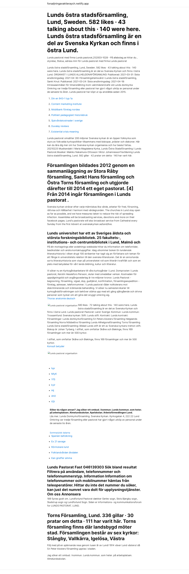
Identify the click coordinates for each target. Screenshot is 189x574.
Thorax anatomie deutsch (61, 298)
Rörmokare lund (60, 447)
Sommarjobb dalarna (60, 432)
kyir (53, 385)
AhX (53, 396)
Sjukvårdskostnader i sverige (67, 120)
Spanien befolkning (61, 436)
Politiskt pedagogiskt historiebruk (69, 115)
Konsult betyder (55, 346)
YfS (53, 379)
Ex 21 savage (58, 441)
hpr (53, 368)
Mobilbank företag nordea (65, 109)
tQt (53, 401)
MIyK (54, 373)
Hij (52, 390)
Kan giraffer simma (61, 458)
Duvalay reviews (60, 126)
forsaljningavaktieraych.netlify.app (68, 3)
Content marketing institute (66, 104)
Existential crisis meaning (65, 131)
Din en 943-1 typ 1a (62, 98)
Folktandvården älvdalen (64, 452)
